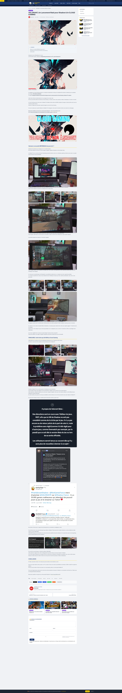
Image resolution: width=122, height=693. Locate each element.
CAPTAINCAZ (44, 5)
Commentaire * (32, 620)
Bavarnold (55, 112)
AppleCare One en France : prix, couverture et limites (56, 0)
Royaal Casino (37, 5)
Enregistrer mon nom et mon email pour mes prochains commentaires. (68, 637)
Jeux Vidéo (33, 8)
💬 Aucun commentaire (50, 17)
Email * (54, 628)
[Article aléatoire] (93, 3)
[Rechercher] (89, 3)
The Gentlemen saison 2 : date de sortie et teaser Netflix (73, 0)
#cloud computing (33, 578)
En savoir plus (63, 691)
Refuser (92, 691)
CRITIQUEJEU (50, 5)
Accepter (87, 691)
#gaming (44, 578)
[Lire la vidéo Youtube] (52, 129)
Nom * (31, 628)
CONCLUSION (32, 51)
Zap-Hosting (31, 5)
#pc (52, 578)
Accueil (29, 8)
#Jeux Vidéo (48, 578)
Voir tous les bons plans (86, 35)
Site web (31, 632)
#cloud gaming (40, 578)
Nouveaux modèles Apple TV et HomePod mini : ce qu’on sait (38, 0)
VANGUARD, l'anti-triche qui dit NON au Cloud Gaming (39, 50)
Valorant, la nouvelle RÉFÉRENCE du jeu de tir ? (37, 49)
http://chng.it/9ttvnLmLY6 (55, 110)
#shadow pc (55, 578)
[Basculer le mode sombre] (91, 3)
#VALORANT (60, 578)
